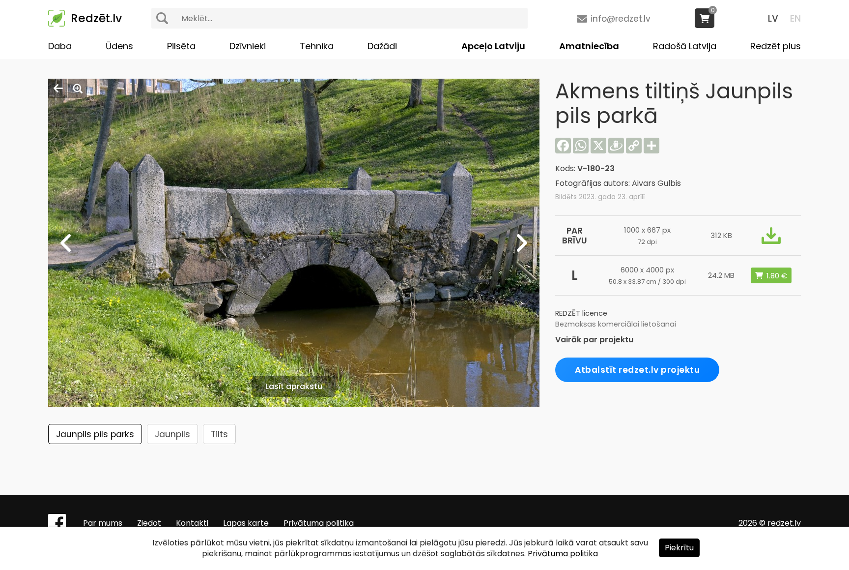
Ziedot (149, 523)
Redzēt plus (775, 46)
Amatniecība (589, 46)
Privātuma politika (318, 523)
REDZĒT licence (581, 313)
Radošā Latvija (684, 46)
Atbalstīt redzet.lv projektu (637, 370)
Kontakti (192, 523)
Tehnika (317, 46)
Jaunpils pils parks (95, 434)
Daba (60, 46)
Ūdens (119, 46)
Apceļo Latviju (493, 46)
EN (795, 18)
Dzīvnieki (247, 46)
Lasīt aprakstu (293, 386)
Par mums (102, 523)
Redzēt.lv (96, 18)
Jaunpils (172, 434)
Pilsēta (181, 46)
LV (773, 18)
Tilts (219, 434)
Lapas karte (246, 523)
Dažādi (382, 46)
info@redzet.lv (621, 19)
